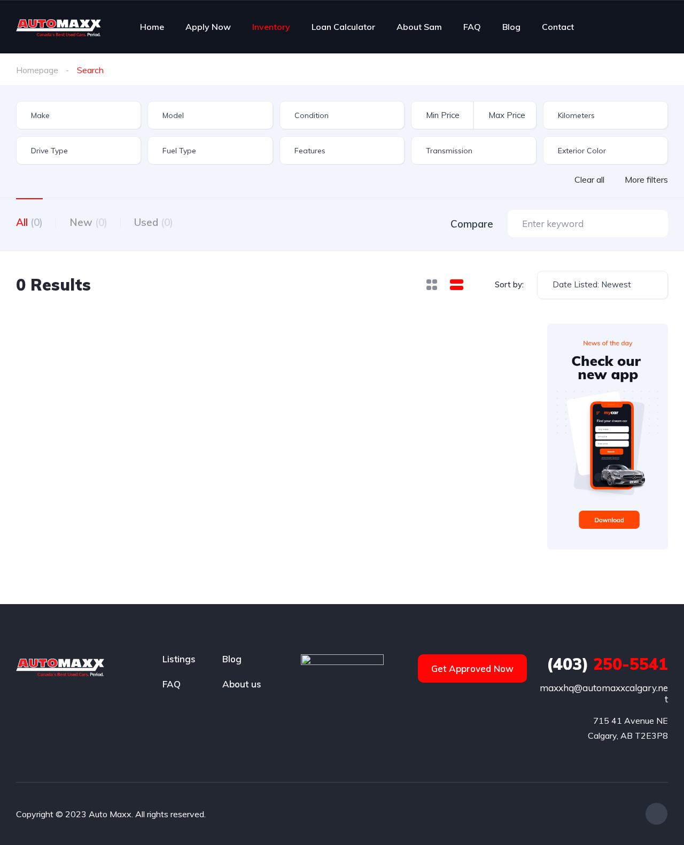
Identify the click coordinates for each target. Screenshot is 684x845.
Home (152, 26)
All (29, 222)
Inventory (271, 26)
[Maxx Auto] (58, 26)
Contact (558, 26)
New (88, 222)
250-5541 (607, 664)
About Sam (419, 26)
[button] (472, 668)
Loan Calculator (343, 26)
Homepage (37, 70)
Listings (179, 658)
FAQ (472, 26)
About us (241, 684)
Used (153, 222)
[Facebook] (656, 814)
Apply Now (208, 26)
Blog (511, 26)
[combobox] (78, 115)
